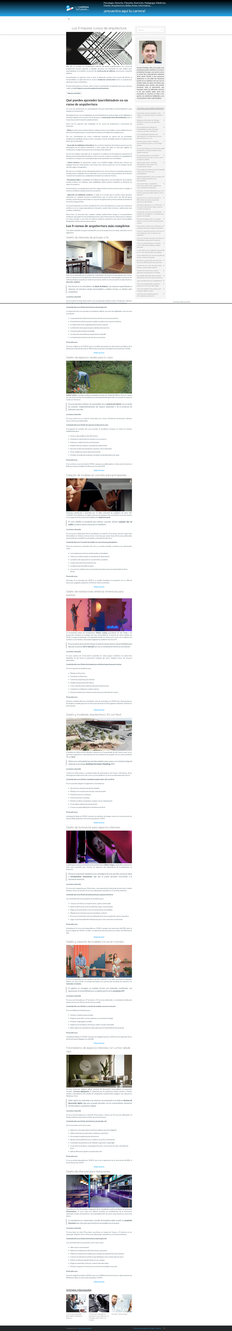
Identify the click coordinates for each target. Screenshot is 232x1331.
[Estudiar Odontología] (122, 1303)
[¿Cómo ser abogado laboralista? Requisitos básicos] (76, 1303)
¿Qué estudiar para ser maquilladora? (149, 281)
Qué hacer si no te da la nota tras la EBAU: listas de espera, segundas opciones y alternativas (149, 200)
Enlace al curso (99, 353)
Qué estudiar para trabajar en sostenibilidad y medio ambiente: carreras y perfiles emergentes (148, 129)
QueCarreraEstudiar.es (85, 1328)
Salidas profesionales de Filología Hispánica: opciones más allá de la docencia (148, 122)
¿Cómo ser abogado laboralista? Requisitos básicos (74, 1316)
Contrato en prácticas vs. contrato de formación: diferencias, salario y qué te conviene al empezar (150, 207)
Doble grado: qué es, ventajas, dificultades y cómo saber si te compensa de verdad (147, 164)
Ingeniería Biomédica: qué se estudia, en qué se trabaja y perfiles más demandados (150, 179)
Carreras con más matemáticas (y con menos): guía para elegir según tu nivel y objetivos (150, 193)
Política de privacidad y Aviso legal (143, 1328)
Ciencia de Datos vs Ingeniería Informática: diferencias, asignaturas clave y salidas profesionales (149, 186)
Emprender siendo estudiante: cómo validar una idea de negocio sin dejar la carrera (150, 115)
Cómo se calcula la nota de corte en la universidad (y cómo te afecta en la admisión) (149, 233)
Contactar (158, 1328)
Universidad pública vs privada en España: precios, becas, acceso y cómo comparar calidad (150, 157)
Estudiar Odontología (119, 1314)
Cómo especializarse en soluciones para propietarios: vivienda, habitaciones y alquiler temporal (150, 150)
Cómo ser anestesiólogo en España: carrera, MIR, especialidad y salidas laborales (149, 245)
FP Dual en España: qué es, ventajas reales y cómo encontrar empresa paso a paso (150, 221)
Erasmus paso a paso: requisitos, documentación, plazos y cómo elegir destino (149, 143)
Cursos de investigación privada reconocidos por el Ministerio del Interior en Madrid (99, 1317)
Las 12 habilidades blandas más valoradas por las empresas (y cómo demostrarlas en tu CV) (149, 136)
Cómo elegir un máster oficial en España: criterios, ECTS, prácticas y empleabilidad (150, 171)
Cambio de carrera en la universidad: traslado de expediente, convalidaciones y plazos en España (150, 214)
